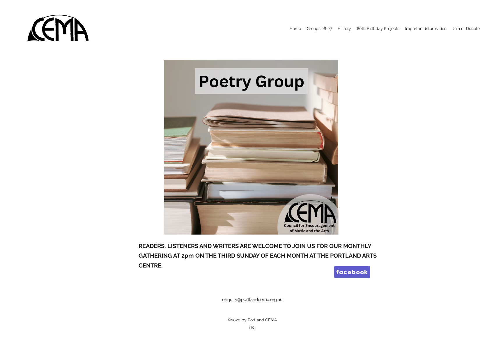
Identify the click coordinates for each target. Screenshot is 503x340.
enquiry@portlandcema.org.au (252, 299)
